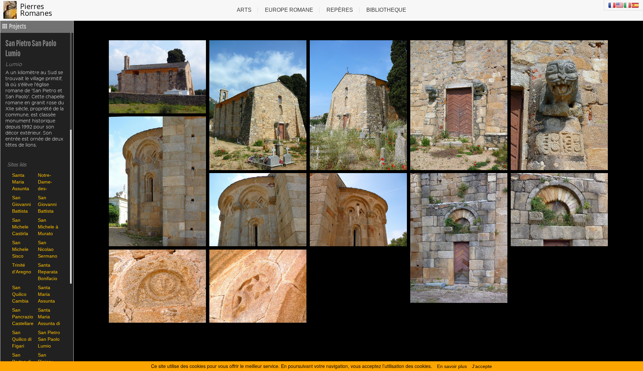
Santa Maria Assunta (20, 181)
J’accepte (482, 366)
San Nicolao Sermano (47, 249)
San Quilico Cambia (20, 294)
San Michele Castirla (20, 226)
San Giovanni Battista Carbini (21, 204)
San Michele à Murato (48, 226)
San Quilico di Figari (21, 339)
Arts (244, 10)
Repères (340, 10)
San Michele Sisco (20, 249)
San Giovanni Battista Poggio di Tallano (48, 204)
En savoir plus (452, 366)
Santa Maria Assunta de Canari (48, 294)
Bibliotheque (386, 10)
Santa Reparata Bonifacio (48, 271)
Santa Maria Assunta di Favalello (49, 316)
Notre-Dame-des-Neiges (45, 181)
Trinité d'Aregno (21, 268)
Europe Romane (289, 10)
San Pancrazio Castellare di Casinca (23, 316)
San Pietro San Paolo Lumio (49, 339)
